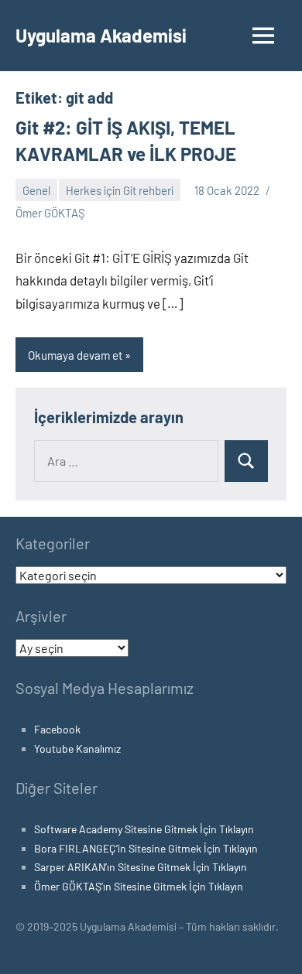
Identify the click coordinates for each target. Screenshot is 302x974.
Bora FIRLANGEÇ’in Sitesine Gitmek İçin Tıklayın (146, 848)
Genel (36, 190)
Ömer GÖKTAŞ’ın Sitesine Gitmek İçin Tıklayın (138, 886)
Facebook (57, 729)
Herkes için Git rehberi (119, 190)
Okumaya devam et (75, 355)
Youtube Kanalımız (77, 748)
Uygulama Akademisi (101, 35)
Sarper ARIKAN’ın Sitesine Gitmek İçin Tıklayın (140, 866)
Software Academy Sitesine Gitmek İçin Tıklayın (144, 829)
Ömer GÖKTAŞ (50, 213)
